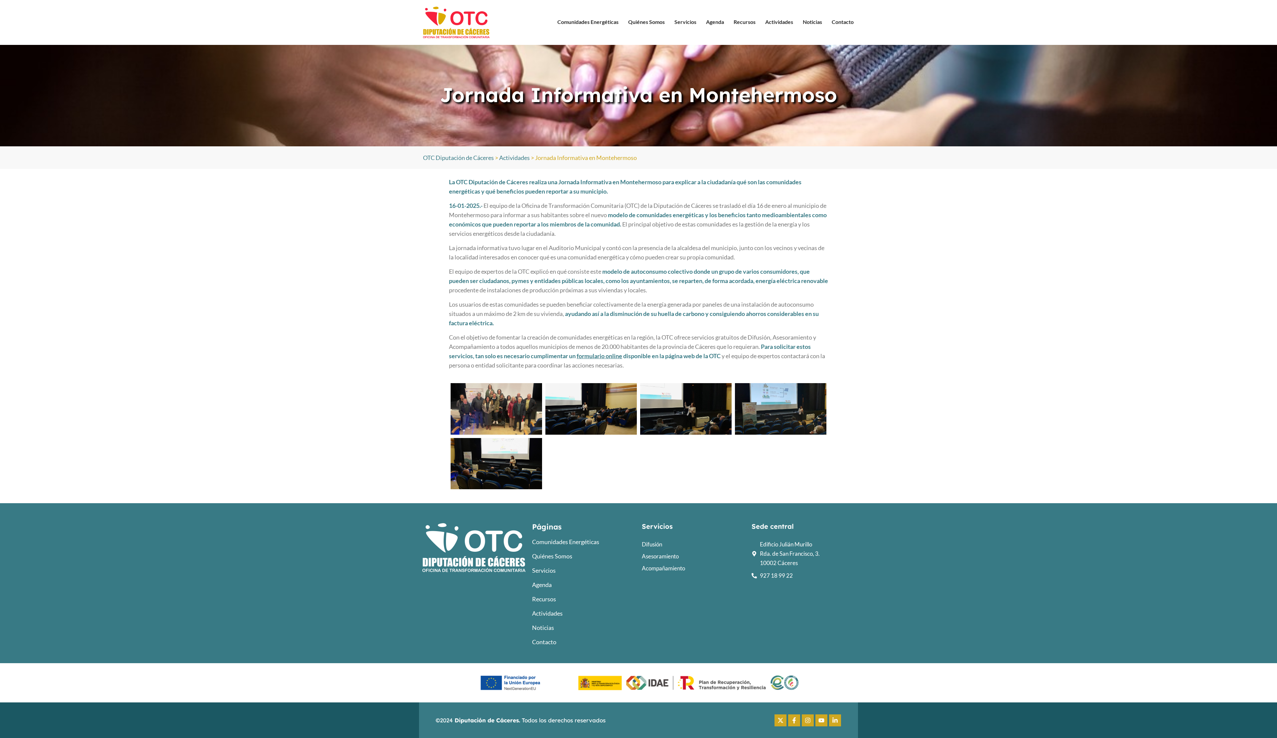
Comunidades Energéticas (588, 22)
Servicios (685, 22)
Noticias (812, 22)
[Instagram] (808, 720)
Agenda (715, 22)
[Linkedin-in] (835, 720)
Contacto (843, 22)
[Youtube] (821, 720)
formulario (591, 356)
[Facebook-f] (794, 720)
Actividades (779, 22)
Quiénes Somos (646, 22)
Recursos (745, 22)
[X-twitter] (780, 720)
